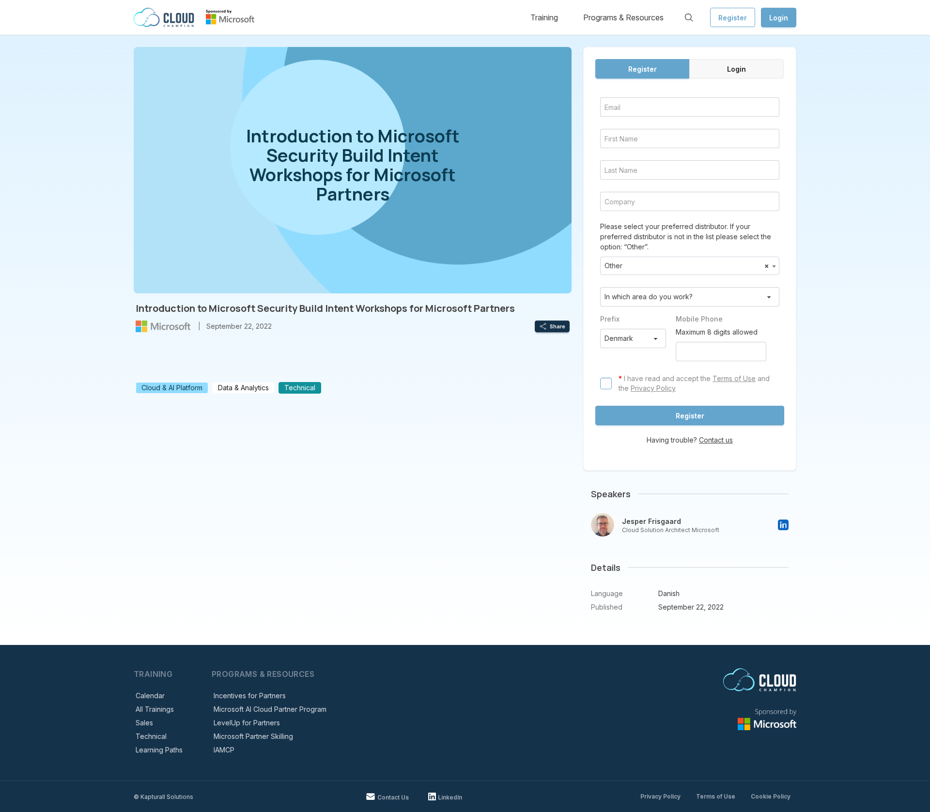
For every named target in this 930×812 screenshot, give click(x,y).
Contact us (716, 440)
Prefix (610, 319)
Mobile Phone (699, 319)
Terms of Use (734, 378)
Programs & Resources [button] (623, 17)
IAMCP (224, 750)
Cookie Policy (770, 796)
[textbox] (690, 266)
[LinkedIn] (783, 525)
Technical (151, 736)
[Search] (688, 17)
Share (557, 326)
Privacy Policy (653, 388)
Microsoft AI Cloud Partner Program (270, 709)
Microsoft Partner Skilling (253, 736)
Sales (144, 723)
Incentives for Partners (250, 695)
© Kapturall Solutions (163, 796)
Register (732, 18)
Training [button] (544, 17)
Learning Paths (159, 750)
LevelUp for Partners (247, 723)
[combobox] (689, 266)
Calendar (150, 695)
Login (778, 18)
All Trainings (155, 709)
